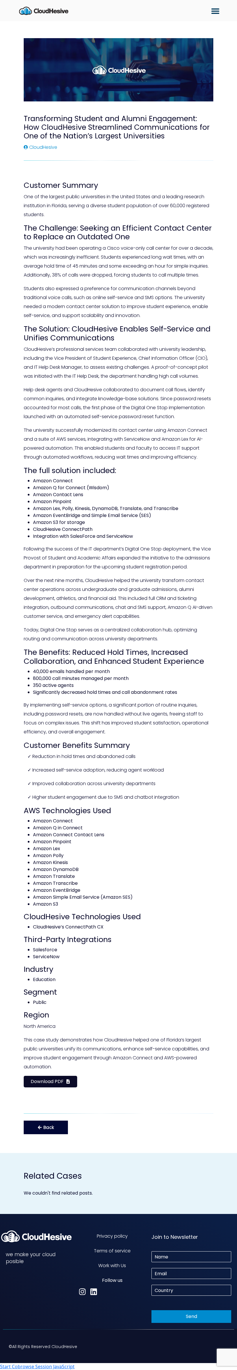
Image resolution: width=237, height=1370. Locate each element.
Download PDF (47, 1081)
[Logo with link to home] (43, 10)
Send (191, 1316)
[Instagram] (82, 1291)
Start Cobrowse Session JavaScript (37, 1366)
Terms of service (112, 1250)
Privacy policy (112, 1236)
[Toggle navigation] (215, 11)
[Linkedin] (93, 1291)
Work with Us (112, 1265)
